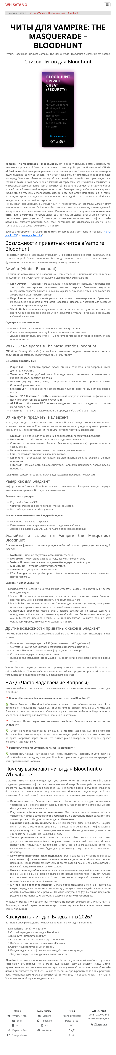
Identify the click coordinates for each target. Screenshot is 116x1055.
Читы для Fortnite (32, 235)
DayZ (71, 1030)
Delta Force (71, 1020)
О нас (19, 1025)
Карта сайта (19, 1030)
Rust (71, 1035)
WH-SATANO (16, 4)
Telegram (46, 1020)
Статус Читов (19, 1035)
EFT (72, 1025)
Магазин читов (16, 13)
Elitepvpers (100, 1024)
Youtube (46, 1030)
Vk (46, 1025)
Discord (46, 1015)
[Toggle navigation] (107, 4)
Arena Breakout (72, 1015)
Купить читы (19, 1015)
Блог (19, 1020)
